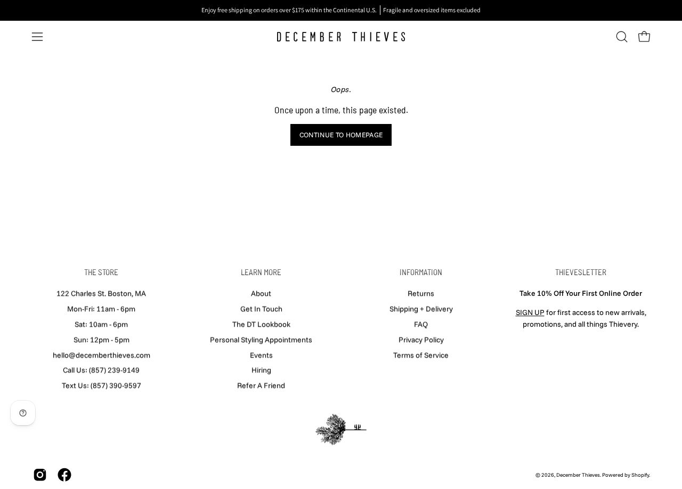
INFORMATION (421, 272)
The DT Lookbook (261, 324)
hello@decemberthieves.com (101, 355)
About (261, 293)
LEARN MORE (261, 272)
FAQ (421, 324)
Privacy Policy (421, 339)
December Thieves (578, 474)
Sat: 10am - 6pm (101, 324)
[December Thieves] (341, 37)
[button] (622, 37)
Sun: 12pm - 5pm (101, 339)
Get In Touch (261, 308)
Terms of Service (421, 355)
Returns (421, 293)
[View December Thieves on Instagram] (40, 475)
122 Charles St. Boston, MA (101, 293)
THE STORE (101, 272)
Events (261, 355)
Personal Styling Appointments (261, 339)
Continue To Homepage (341, 134)
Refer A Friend (261, 385)
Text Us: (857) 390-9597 (101, 385)
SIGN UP (530, 312)
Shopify (640, 474)
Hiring (261, 370)
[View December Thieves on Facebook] (64, 475)
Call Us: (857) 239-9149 (101, 370)
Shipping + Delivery (421, 308)
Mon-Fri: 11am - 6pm (101, 308)
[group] (341, 10)
